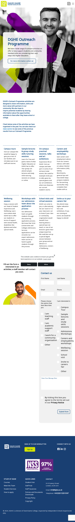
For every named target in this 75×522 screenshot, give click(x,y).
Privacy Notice (57, 402)
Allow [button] (46, 264)
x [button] (54, 255)
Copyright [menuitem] (29, 501)
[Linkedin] (62, 449)
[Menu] (73, 3)
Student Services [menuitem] (10, 489)
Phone (59, 290)
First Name (45, 278)
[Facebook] (58, 449)
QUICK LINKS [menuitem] (30, 479)
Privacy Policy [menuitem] (30, 498)
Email (43, 290)
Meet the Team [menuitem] (9, 486)
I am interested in (63, 301)
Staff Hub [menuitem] (28, 486)
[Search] (69, 4)
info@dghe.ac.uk (56, 490)
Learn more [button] (47, 259)
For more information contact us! (21, 61)
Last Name (61, 278)
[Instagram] (65, 449)
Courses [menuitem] (7, 482)
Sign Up (30, 449)
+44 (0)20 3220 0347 (61, 493)
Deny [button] (29, 264)
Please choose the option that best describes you (46, 304)
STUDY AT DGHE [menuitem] (10, 479)
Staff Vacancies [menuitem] (30, 489)
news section (7, 129)
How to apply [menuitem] (9, 492)
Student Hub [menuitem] (30, 482)
